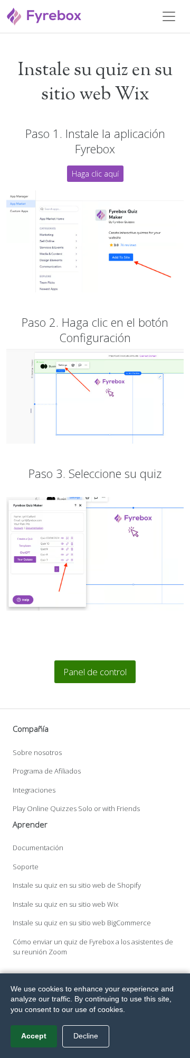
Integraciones (34, 790)
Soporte (26, 866)
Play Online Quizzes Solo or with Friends (76, 808)
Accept (33, 1036)
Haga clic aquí (95, 174)
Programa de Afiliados (47, 771)
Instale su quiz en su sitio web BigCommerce (82, 922)
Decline (85, 1036)
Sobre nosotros (37, 752)
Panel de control (95, 672)
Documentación (38, 847)
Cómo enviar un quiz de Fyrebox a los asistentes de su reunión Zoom (93, 947)
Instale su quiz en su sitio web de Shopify (77, 885)
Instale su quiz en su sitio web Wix (65, 904)
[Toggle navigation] (169, 16)
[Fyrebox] (44, 15)
